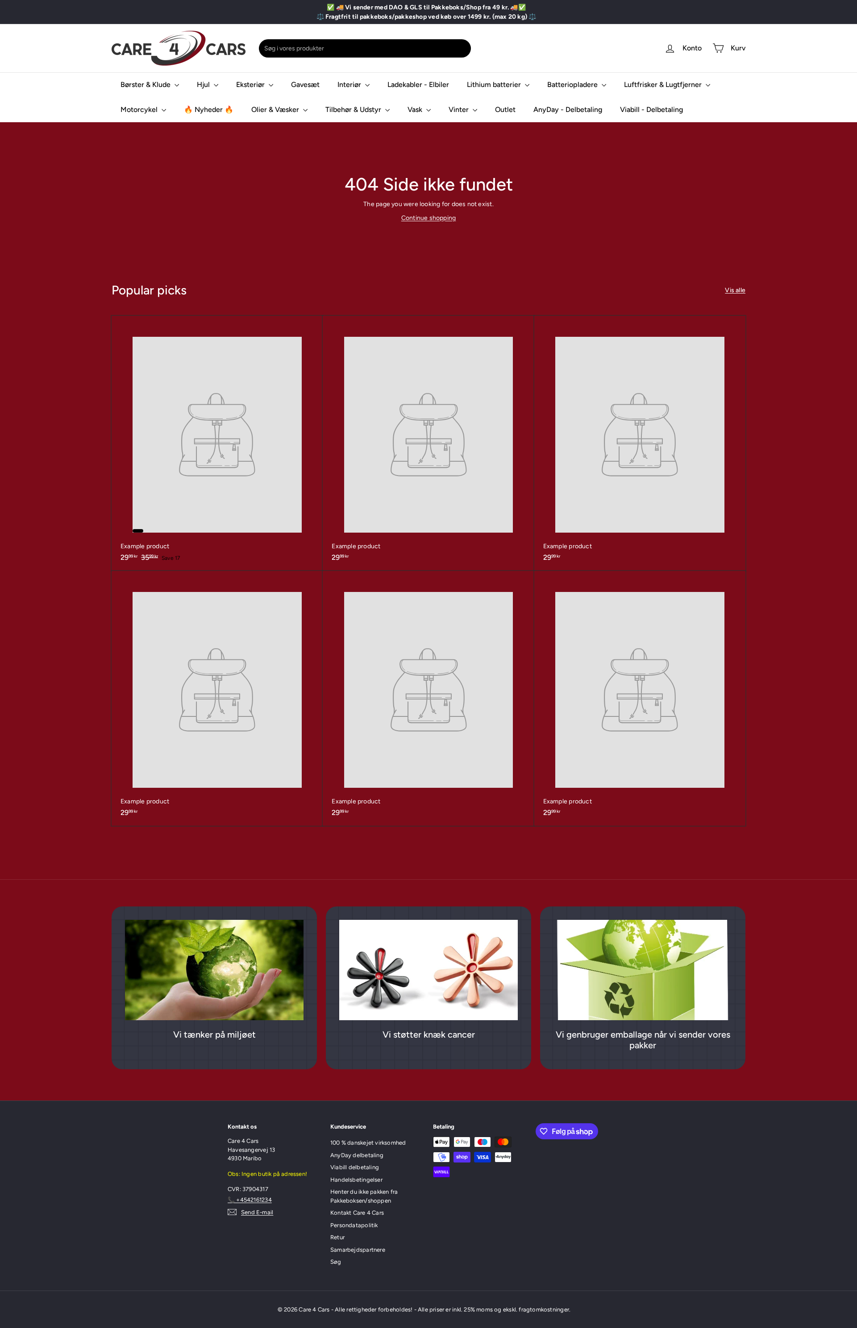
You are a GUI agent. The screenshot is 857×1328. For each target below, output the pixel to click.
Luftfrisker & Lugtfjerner (663, 84)
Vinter (459, 109)
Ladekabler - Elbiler (418, 84)
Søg (335, 1261)
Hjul (204, 84)
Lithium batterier (495, 84)
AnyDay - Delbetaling (567, 109)
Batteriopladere (573, 84)
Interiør (350, 84)
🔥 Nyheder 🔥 (208, 109)
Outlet (505, 109)
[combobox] (365, 48)
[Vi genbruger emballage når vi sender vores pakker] (642, 970)
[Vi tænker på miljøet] (214, 970)
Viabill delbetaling (354, 1167)
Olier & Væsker (276, 109)
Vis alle (735, 290)
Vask (416, 109)
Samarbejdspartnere (357, 1249)
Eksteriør (251, 84)
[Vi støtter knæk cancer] (428, 970)
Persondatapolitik (354, 1225)
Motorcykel (140, 109)
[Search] (462, 48)
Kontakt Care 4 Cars (357, 1212)
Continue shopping (428, 218)
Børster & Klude (146, 84)
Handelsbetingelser (356, 1179)
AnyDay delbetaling (356, 1155)
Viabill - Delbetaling (651, 109)
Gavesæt (305, 84)
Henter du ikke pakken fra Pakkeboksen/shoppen (364, 1196)
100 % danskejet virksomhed (368, 1142)
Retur (337, 1237)
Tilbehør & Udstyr (354, 109)
